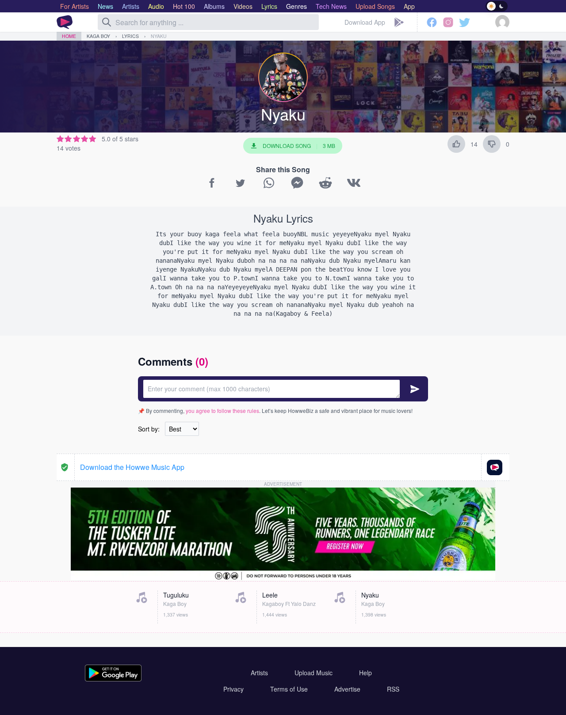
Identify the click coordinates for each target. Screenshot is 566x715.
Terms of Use (289, 689)
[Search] (106, 22)
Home (69, 36)
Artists (259, 672)
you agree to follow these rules (222, 410)
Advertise (347, 689)
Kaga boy (98, 36)
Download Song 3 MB (299, 145)
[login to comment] (283, 388)
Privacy (233, 689)
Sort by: (149, 428)
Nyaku (159, 36)
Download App (364, 22)
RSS (393, 689)
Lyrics (130, 36)
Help (365, 672)
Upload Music (313, 672)
